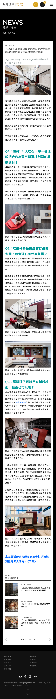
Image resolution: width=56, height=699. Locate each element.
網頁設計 (20, 685)
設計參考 (7, 663)
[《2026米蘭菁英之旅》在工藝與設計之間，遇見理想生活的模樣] (11, 589)
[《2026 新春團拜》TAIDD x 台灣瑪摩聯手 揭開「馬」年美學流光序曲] (11, 622)
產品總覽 (33, 656)
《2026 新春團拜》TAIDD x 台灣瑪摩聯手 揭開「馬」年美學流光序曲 (35, 623)
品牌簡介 (7, 656)
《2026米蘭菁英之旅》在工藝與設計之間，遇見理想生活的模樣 (36, 589)
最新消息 (33, 659)
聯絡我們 (7, 669)
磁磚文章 (7, 666)
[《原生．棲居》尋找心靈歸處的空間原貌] (11, 605)
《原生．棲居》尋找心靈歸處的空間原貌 (35, 605)
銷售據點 (33, 666)
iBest (27, 685)
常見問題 (33, 663)
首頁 (4, 33)
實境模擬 (7, 659)
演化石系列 (21, 402)
